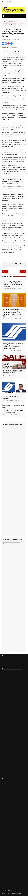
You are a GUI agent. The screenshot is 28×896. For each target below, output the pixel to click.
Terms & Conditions (16, 893)
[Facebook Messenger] (11, 43)
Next (22, 271)
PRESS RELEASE (7, 39)
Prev (6, 271)
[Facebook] (3, 43)
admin (6, 375)
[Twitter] (6, 43)
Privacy (3, 893)
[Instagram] (8, 43)
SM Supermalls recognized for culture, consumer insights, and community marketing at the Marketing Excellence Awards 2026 (13, 312)
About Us (4, 1)
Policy (8, 893)
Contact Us (9, 1)
